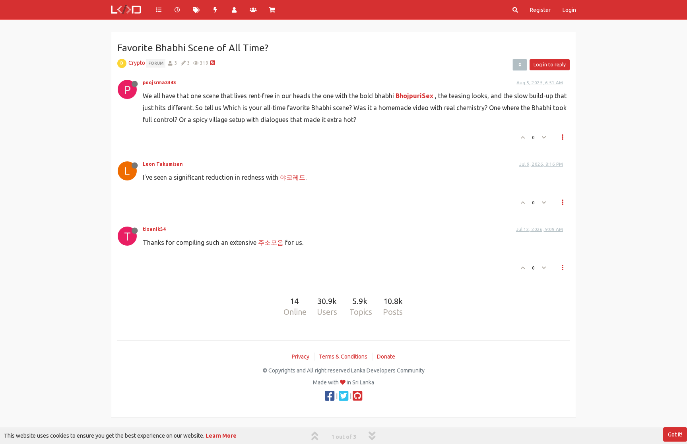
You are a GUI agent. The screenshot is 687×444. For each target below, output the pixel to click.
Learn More (221, 435)
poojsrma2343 (159, 82)
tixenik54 (154, 229)
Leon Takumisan (163, 164)
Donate (386, 356)
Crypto (136, 63)
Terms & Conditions (343, 356)
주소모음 (270, 242)
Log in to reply (550, 64)
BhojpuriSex (414, 95)
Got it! (675, 434)
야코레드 (292, 177)
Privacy (300, 356)
